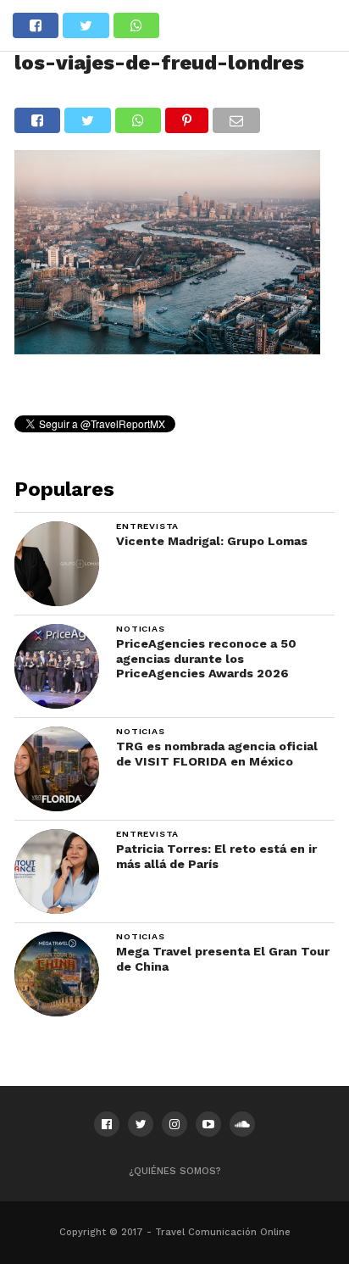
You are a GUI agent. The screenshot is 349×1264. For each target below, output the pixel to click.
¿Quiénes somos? (175, 1171)
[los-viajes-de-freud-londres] (166, 349)
